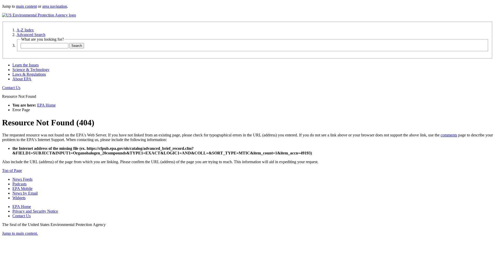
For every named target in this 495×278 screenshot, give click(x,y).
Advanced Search (30, 34)
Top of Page (12, 170)
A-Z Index (25, 30)
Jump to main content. (20, 233)
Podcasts (19, 184)
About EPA (21, 79)
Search (76, 46)
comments (449, 135)
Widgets (19, 198)
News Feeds (22, 179)
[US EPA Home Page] (39, 15)
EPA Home (46, 105)
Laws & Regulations (29, 74)
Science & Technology (31, 69)
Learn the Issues (25, 65)
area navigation (54, 6)
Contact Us (11, 87)
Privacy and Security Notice (35, 211)
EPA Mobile (22, 188)
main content (26, 6)
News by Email (25, 193)
